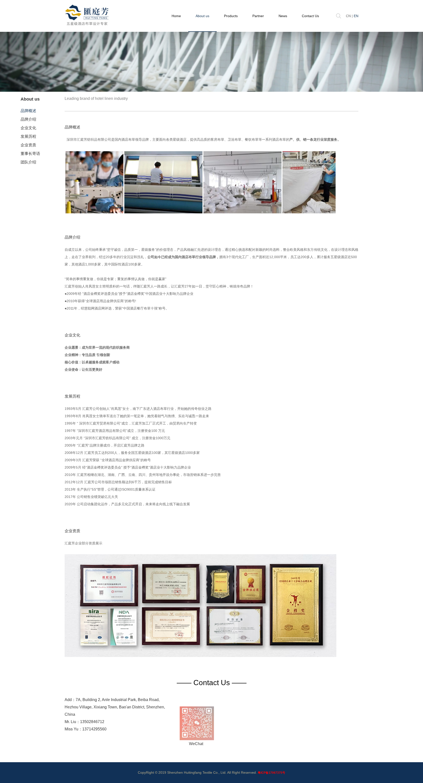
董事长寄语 (30, 153)
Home (176, 16)
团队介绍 (28, 162)
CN (348, 16)
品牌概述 (28, 111)
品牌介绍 (28, 119)
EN (356, 16)
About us (202, 16)
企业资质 (28, 145)
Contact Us (310, 16)
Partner (258, 16)
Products (231, 16)
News (283, 16)
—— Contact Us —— (212, 683)
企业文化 (28, 128)
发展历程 (28, 136)
